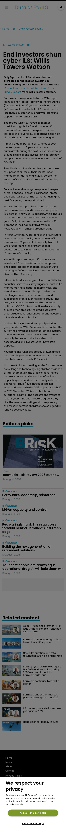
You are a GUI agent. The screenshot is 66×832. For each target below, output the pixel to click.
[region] (33, 804)
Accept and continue (33, 812)
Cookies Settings (33, 823)
